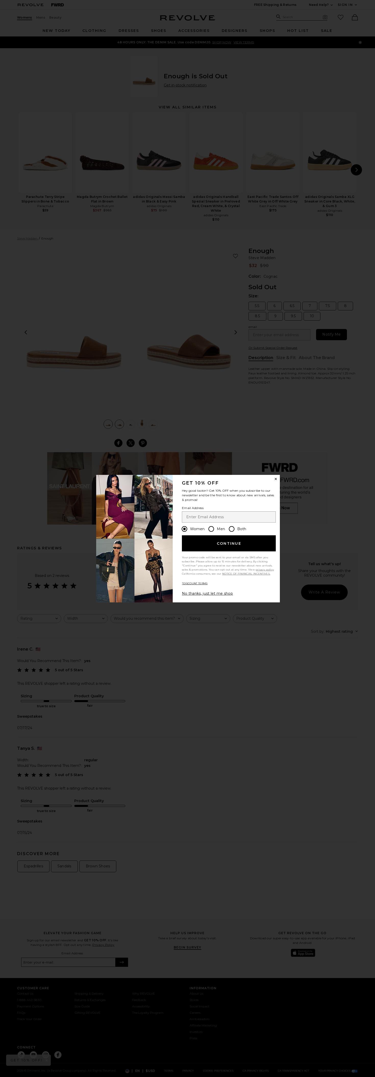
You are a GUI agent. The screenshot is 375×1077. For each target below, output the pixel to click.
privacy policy (265, 569)
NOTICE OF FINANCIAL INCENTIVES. (246, 573)
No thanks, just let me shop (207, 593)
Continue (229, 543)
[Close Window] (276, 479)
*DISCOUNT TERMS (195, 583)
